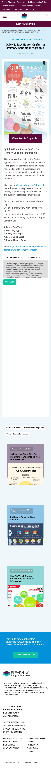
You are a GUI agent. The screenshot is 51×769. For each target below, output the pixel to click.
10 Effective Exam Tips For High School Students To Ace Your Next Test (25, 457)
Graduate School (11, 748)
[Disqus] (25, 319)
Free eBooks (6, 9)
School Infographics (13, 722)
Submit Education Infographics (13, 2)
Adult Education (11, 716)
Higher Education (11, 713)
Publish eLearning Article (37, 2)
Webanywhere (23, 185)
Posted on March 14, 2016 (25, 53)
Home (4, 30)
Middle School (10, 742)
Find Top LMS (30, 9)
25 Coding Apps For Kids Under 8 (22, 518)
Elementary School (12, 738)
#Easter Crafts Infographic (34, 428)
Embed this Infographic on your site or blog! (21, 257)
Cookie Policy (32, 748)
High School (9, 745)
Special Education (12, 706)
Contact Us (31, 742)
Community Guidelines (36, 738)
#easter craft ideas (13, 428)
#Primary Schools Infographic (17, 434)
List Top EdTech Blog (9, 6)
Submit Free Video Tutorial (31, 6)
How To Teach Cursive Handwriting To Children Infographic (22, 579)
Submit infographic (25, 24)
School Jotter (40, 185)
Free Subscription (25, 654)
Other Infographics (13, 732)
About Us (31, 751)
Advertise (18, 9)
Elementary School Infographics (21, 30)
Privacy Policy (32, 745)
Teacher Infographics (14, 726)
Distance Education (12, 710)
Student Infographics (14, 729)
